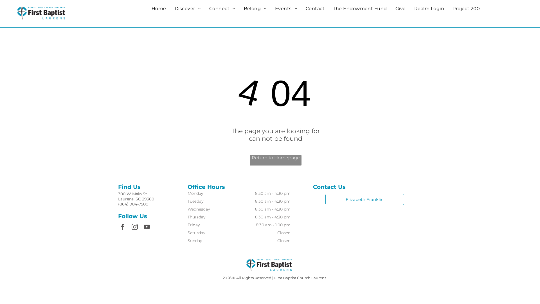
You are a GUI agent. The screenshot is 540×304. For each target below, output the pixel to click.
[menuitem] (158, 9)
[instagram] (134, 227)
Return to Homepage (276, 157)
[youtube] (146, 227)
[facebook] (122, 227)
